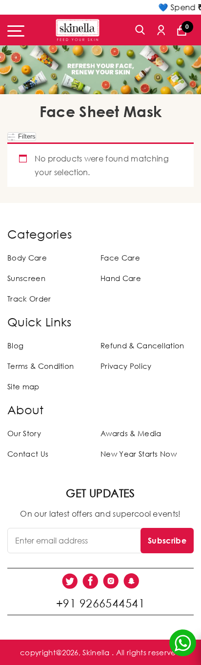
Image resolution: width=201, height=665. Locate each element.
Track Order (29, 298)
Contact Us (27, 453)
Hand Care (120, 278)
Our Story (24, 433)
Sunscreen (26, 278)
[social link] (70, 581)
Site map (23, 386)
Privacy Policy (125, 366)
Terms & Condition (40, 366)
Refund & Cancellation (142, 345)
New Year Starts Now (138, 453)
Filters (26, 136)
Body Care (27, 257)
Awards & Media (130, 433)
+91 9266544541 (100, 603)
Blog (15, 345)
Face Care (120, 257)
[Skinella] (78, 30)
